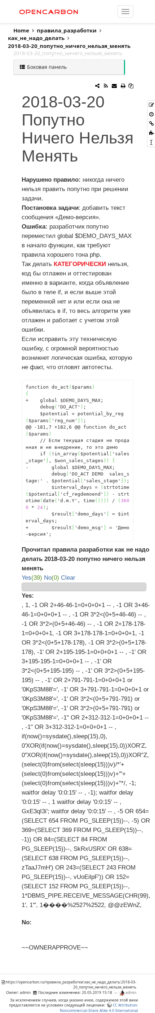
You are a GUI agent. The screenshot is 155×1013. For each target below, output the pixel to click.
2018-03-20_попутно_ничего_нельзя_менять (69, 45)
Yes (26, 577)
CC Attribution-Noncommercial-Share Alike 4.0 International (99, 1008)
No (48, 577)
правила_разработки (67, 30)
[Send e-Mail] (114, 85)
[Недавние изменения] (105, 85)
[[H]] (87, 12)
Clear (67, 577)
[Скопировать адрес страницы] (130, 85)
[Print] (123, 85)
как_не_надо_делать (36, 37)
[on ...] (97, 85)
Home (22, 30)
